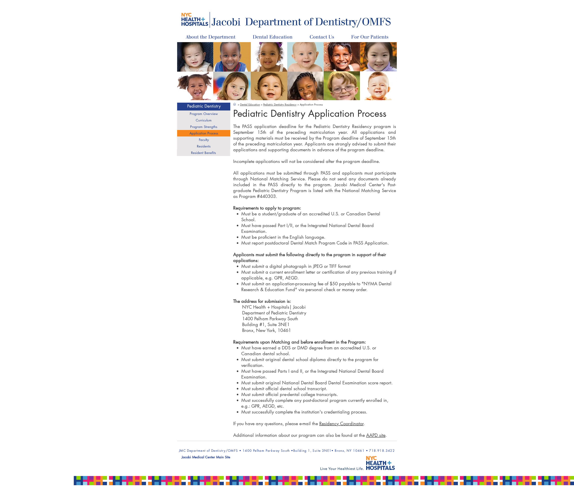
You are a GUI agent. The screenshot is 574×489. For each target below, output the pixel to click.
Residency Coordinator (341, 423)
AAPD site (375, 435)
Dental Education (250, 104)
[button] (272, 37)
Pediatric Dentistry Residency (279, 104)
